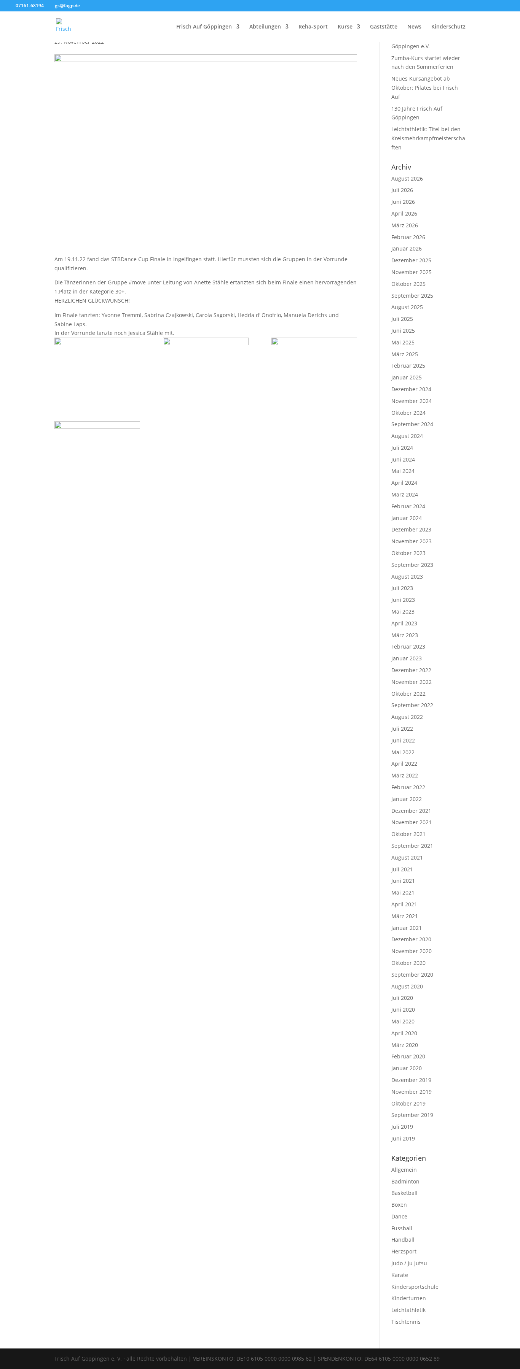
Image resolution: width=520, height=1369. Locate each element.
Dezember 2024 (411, 389)
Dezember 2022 (411, 670)
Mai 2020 (403, 1021)
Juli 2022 (402, 728)
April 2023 (404, 623)
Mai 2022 (403, 752)
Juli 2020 (402, 997)
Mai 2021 (403, 892)
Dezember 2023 (411, 529)
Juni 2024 (403, 459)
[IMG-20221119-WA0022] (97, 368)
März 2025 (404, 354)
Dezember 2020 (411, 939)
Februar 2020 (408, 1056)
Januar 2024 (406, 518)
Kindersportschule (415, 1286)
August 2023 (407, 576)
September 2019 (412, 1114)
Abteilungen (265, 27)
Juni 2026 (403, 201)
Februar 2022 (408, 787)
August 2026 (407, 178)
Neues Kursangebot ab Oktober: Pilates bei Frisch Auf (424, 87)
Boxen (399, 1204)
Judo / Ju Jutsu (409, 1263)
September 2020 (412, 974)
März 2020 (404, 1045)
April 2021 (404, 904)
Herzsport (403, 1251)
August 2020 (407, 986)
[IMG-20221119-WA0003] (97, 451)
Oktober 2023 (408, 553)
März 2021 (404, 916)
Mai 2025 (403, 342)
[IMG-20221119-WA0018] (206, 368)
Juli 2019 (402, 1126)
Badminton (405, 1181)
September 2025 (412, 295)
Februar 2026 (408, 237)
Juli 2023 (402, 588)
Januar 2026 (406, 248)
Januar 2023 (406, 658)
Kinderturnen (408, 1298)
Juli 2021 (402, 869)
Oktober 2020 (408, 962)
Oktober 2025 (408, 283)
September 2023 (412, 564)
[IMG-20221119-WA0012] (314, 368)
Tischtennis (406, 1321)
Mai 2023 (403, 611)
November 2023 (411, 541)
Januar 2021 (406, 927)
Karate (399, 1275)
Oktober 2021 (408, 834)
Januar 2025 (406, 377)
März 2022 (404, 775)
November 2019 (411, 1091)
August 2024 (407, 435)
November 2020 (411, 951)
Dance (399, 1216)
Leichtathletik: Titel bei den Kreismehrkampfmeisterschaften (428, 138)
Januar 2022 (406, 799)
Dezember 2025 (411, 260)
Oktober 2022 (408, 693)
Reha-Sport (313, 27)
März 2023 (404, 635)
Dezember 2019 (411, 1079)
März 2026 (404, 225)
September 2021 (412, 845)
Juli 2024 (402, 447)
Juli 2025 (402, 318)
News (414, 27)
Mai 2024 (403, 470)
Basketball (404, 1192)
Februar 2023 (408, 646)
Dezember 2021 (411, 810)
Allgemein (404, 1169)
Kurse (345, 27)
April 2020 (404, 1033)
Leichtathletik (408, 1309)
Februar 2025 (408, 365)
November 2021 (411, 822)
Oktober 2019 (408, 1103)
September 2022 (412, 705)
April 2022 (404, 763)
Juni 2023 (403, 599)
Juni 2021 (403, 880)
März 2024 (404, 494)
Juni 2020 (403, 1009)
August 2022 (407, 716)
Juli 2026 (402, 190)
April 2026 (404, 213)
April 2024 (404, 482)
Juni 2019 (403, 1138)
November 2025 (411, 272)
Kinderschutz (448, 27)
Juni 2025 (403, 330)
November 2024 (411, 401)
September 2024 (412, 424)
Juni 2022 (403, 740)
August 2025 (407, 307)
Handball (403, 1239)
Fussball (401, 1228)
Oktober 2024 (408, 412)
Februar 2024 (408, 506)
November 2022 (411, 681)
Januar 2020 (406, 1068)
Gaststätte (383, 27)
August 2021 (407, 857)
